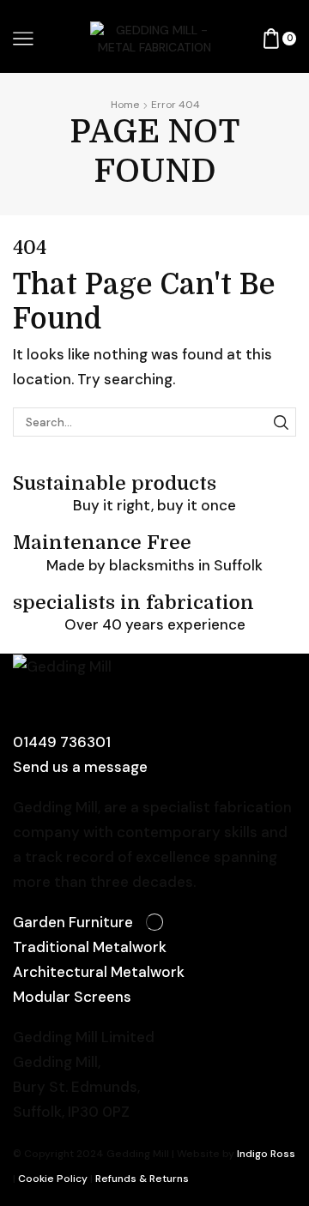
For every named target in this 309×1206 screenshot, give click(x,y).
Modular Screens (72, 996)
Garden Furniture (73, 922)
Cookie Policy (53, 1178)
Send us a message (80, 766)
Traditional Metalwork (90, 947)
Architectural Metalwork (99, 971)
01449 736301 (62, 742)
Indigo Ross (264, 1154)
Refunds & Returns (142, 1178)
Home (125, 105)
